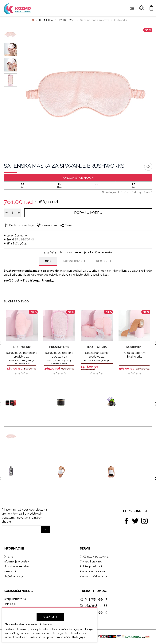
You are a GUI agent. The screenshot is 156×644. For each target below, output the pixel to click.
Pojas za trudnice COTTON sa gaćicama (82, 471)
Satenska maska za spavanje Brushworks (34, 436)
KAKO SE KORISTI (74, 261)
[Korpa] (151, 8)
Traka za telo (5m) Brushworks (134, 354)
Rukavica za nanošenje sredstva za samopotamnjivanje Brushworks (21, 358)
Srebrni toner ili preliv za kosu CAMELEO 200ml (31, 471)
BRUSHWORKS (24, 239)
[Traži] (141, 8)
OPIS (48, 261)
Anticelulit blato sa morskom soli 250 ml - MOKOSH (83, 401)
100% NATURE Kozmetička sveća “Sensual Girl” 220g (33, 401)
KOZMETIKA (46, 20)
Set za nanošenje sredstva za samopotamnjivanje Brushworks (97, 358)
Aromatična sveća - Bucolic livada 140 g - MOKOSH (134, 401)
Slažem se (50, 617)
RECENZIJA (103, 261)
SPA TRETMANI (66, 20)
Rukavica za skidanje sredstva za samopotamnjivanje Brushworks (59, 358)
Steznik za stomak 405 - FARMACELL (133, 470)
